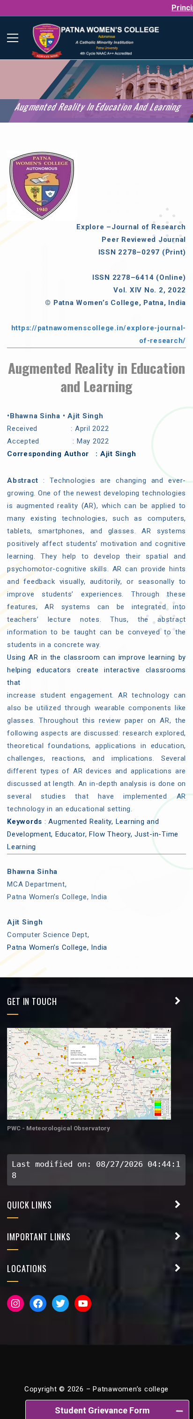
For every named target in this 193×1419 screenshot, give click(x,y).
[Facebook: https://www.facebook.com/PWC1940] (38, 1303)
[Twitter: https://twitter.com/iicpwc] (60, 1303)
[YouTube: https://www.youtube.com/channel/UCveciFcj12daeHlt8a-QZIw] (82, 1303)
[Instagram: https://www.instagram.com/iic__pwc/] (15, 1303)
